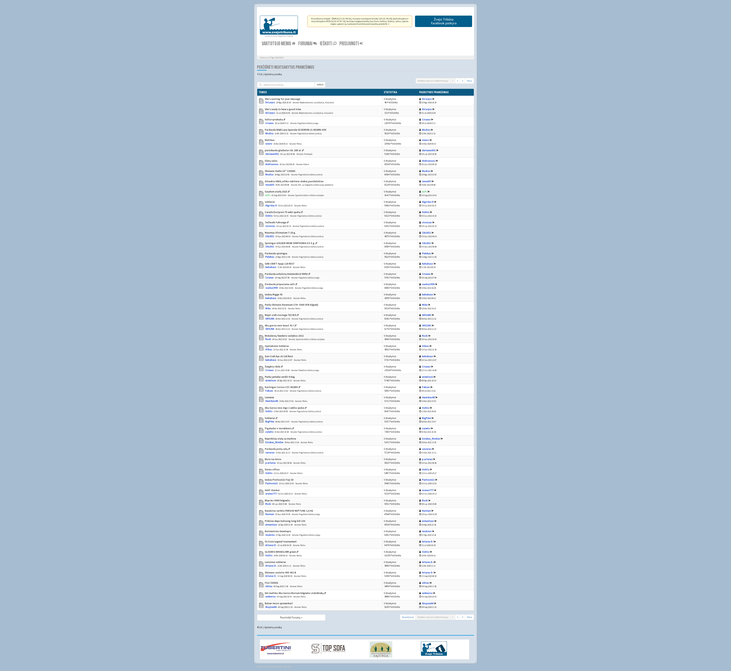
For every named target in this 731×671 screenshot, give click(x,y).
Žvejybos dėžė (272, 366)
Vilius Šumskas (268, 666)
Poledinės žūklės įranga (308, 370)
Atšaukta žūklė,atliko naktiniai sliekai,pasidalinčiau (294, 181)
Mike (268, 308)
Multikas (270, 140)
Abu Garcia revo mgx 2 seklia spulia (284, 407)
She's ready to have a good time (283, 109)
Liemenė (269, 397)
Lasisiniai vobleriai (275, 562)
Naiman (269, 514)
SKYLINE (269, 318)
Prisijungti (349, 44)
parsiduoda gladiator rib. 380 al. (283, 150)
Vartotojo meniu (277, 44)
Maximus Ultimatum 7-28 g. (280, 232)
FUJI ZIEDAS (271, 582)
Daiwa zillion (272, 469)
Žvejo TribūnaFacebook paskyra (443, 21)
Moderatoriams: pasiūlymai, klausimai (317, 102)
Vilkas (268, 349)
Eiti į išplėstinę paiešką (270, 74)
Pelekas (269, 256)
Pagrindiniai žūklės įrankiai (309, 133)
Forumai (305, 44)
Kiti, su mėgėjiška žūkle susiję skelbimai (315, 185)
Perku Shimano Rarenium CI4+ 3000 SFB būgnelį (291, 304)
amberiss (270, 596)
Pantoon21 (271, 483)
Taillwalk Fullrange (275, 222)
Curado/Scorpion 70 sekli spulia (282, 212)
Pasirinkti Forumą (290, 617)
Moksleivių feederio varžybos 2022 (284, 335)
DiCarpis (270, 102)
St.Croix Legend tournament (281, 541)
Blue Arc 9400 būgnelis (277, 500)
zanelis (269, 431)
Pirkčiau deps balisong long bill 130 (285, 521)
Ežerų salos (271, 160)
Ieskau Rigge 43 (274, 294)
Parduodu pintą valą (276, 449)
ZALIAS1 (269, 236)
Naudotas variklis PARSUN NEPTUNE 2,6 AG (289, 510)
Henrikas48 (271, 401)
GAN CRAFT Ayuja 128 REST (279, 263)
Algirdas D (271, 205)
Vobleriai (270, 418)
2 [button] (457, 80)
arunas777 (271, 493)
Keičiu (299, 555)
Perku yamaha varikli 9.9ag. (280, 376)
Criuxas (269, 123)
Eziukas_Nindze (274, 442)
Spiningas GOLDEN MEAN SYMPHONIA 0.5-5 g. (290, 243)
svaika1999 (271, 287)
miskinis (270, 535)
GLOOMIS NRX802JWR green (280, 551)
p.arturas (270, 462)
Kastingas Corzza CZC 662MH (281, 387)
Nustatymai (408, 617)
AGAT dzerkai (272, 490)
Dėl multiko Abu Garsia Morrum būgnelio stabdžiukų (294, 593)
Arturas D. (270, 545)
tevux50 (269, 184)
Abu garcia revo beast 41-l (279, 325)
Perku (299, 143)
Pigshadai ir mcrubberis (278, 428)
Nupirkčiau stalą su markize (280, 438)
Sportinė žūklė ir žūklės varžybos (309, 195)
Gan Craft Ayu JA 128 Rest (279, 356)
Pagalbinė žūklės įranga (308, 123)
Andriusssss (271, 164)
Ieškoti (326, 44)
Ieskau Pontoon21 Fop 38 (279, 479)
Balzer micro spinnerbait (279, 603)
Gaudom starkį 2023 (276, 191)
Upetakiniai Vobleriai (277, 346)
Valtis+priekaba (274, 119)
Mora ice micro (273, 459)
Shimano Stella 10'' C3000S (280, 171)
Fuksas (269, 390)
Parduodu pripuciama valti (280, 284)
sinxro (268, 143)
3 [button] (462, 80)
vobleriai (270, 202)
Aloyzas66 (271, 607)
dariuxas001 (272, 154)
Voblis (268, 215)
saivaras (270, 452)
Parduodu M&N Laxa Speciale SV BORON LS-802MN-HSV (295, 129)
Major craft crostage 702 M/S (280, 315)
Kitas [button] (469, 80)
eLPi (267, 195)
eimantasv (271, 524)
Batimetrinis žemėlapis (278, 531)
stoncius (270, 226)
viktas (268, 586)
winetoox (270, 380)
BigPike (269, 421)
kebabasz (270, 267)
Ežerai (306, 164)
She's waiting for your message (282, 99)
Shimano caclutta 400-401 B (280, 572)
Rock (268, 339)
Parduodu (308, 154)
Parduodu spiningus (276, 253)
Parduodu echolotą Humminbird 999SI (286, 274)
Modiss (269, 133)
